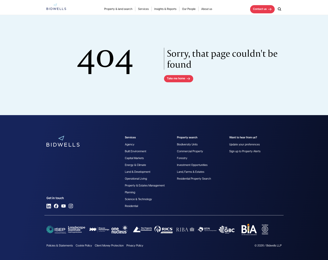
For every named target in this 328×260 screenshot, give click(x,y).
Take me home (176, 78)
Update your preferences (244, 144)
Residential (131, 206)
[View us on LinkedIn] (48, 206)
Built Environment (135, 151)
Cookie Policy (84, 245)
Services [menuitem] (143, 9)
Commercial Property (190, 151)
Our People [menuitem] (189, 9)
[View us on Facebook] (56, 206)
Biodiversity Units (187, 144)
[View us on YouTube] (63, 206)
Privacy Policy (134, 245)
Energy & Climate (135, 165)
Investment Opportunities (192, 165)
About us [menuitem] (206, 9)
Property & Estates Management (145, 185)
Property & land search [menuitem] (118, 9)
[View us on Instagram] (71, 206)
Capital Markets (134, 158)
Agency (129, 144)
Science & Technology (138, 199)
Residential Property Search (194, 179)
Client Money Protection (109, 245)
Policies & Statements (59, 245)
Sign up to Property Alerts (245, 151)
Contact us (260, 9)
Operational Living (136, 179)
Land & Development (137, 172)
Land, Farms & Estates (190, 172)
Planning (130, 192)
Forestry (182, 158)
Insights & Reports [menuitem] (165, 9)
